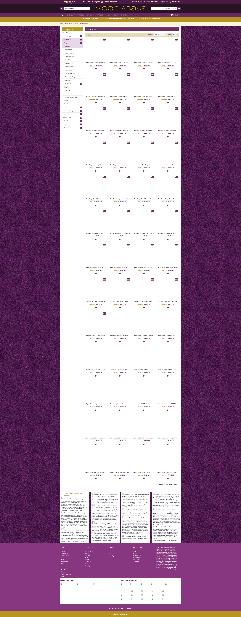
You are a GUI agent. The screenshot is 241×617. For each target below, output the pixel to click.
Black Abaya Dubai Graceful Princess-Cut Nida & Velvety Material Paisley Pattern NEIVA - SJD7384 (144, 62)
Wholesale (112, 554)
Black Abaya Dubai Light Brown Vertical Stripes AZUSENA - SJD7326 (96, 165)
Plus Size (63, 570)
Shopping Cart (137, 555)
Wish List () (136, 559)
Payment (87, 555)
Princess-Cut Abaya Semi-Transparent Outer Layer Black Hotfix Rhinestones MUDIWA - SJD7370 (120, 233)
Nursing (63, 568)
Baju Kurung (64, 553)
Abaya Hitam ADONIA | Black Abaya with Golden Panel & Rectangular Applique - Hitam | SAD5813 (120, 438)
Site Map (87, 566)
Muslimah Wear (69, 23)
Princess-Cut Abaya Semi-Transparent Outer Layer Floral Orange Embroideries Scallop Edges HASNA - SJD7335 (168, 130)
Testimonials (112, 552)
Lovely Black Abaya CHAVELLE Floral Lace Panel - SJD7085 (168, 369)
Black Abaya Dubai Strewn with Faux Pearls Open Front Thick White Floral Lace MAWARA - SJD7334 (120, 96)
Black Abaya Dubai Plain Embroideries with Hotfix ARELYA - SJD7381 (120, 62)
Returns (87, 557)
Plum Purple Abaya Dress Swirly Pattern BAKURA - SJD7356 (168, 199)
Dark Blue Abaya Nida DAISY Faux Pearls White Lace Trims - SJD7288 (168, 301)
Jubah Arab (64, 561)
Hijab (62, 559)
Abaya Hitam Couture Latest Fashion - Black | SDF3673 (144, 472)
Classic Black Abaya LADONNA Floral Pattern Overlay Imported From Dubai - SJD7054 (168, 404)
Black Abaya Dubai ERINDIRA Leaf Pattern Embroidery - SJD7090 (168, 335)
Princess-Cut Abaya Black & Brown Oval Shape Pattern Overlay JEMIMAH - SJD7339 (144, 130)
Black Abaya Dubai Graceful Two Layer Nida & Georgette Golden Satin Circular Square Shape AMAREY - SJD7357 (144, 199)
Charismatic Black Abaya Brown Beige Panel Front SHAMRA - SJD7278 (144, 301)
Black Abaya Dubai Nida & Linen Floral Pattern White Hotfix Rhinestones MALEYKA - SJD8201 (96, 62)
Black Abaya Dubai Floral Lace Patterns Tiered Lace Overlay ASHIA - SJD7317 (120, 165)
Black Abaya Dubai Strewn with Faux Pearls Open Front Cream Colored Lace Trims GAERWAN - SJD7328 (168, 96)
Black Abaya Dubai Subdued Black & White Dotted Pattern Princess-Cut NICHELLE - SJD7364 (96, 199)
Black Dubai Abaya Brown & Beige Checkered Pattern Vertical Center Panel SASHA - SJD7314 (120, 267)
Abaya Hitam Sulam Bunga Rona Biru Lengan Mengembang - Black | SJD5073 (168, 438)
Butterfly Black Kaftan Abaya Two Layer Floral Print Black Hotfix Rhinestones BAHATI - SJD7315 (120, 130)
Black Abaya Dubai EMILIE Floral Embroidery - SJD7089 (96, 369)
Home (61, 23)
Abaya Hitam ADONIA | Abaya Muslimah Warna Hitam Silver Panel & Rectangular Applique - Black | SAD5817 (96, 438)
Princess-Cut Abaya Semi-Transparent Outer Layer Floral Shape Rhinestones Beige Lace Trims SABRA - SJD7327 (96, 130)
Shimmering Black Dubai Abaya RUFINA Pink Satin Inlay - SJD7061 (120, 404)
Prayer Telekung (66, 574)
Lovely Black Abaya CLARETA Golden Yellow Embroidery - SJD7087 (144, 369)
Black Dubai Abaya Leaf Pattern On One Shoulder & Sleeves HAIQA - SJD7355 (96, 233)
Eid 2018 (63, 557)
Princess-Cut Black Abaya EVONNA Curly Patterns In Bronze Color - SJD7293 (168, 267)
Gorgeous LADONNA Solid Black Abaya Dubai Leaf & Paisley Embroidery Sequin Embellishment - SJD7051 (144, 404)
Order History (137, 557)
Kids (62, 563)
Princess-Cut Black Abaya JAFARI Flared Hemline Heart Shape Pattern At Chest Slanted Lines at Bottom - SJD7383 (144, 165)
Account (135, 553)
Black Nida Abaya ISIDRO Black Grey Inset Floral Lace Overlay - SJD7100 (120, 335)
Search (87, 559)
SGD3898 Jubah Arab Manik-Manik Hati (120, 472)
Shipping (87, 553)
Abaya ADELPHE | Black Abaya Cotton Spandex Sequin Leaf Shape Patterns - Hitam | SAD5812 (144, 438)
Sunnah (63, 572)
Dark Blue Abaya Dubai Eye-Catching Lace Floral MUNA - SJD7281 (120, 301)
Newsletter (136, 561)
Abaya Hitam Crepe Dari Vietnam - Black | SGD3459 (168, 472)
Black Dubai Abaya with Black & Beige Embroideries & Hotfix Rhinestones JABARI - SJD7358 (120, 199)
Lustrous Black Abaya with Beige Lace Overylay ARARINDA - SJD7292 (96, 301)
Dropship (111, 556)
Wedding (63, 576)
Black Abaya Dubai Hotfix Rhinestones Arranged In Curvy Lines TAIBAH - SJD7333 (144, 96)
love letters (162, 540)
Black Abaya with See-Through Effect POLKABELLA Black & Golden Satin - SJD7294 (144, 267)
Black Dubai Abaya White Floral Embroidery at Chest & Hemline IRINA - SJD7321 (144, 233)
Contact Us (88, 561)
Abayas (76, 23)
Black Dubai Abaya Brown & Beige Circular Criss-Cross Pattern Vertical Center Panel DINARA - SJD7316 (96, 267)
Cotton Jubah (65, 555)
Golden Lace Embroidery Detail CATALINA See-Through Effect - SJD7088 (120, 369)
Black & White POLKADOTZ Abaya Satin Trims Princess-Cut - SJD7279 (96, 335)
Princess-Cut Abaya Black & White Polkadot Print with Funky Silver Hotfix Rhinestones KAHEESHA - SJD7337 (96, 96)
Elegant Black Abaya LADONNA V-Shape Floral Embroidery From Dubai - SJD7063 (96, 404)
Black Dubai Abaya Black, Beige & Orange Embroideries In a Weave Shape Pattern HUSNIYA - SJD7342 (168, 62)
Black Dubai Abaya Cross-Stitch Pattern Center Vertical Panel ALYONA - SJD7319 (168, 233)
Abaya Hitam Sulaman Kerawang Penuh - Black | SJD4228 (96, 472)
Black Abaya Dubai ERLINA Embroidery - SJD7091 (144, 335)
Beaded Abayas (84, 23)
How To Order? (89, 551)
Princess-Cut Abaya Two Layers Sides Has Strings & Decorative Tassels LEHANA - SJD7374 (168, 165)
